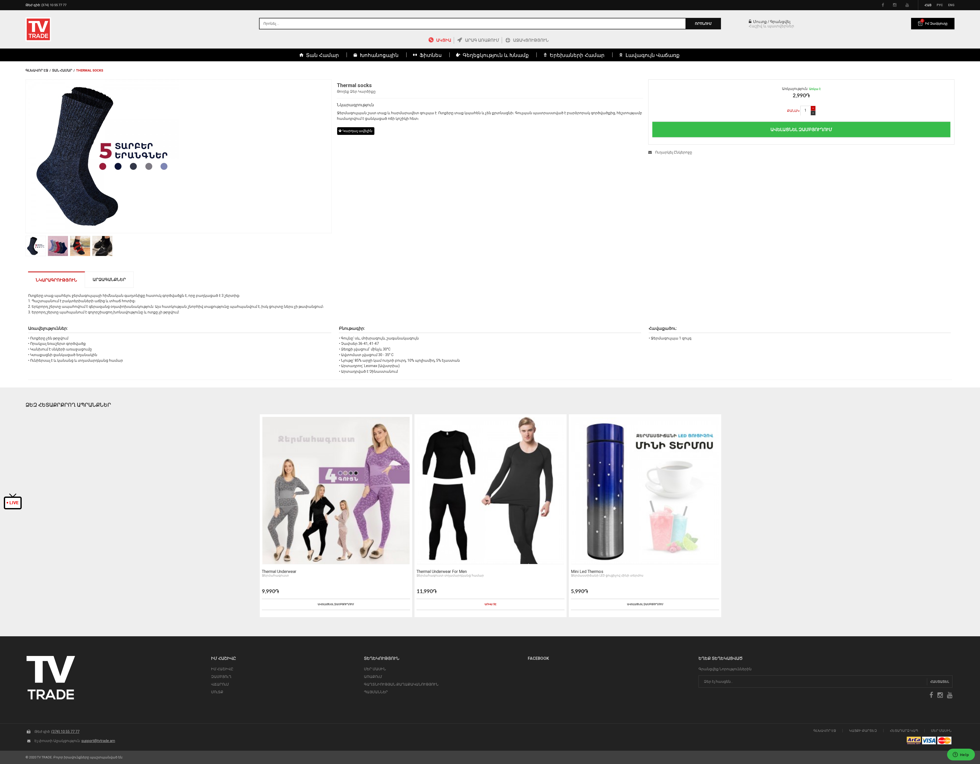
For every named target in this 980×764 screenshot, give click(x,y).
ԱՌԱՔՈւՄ (373, 677)
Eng (951, 5)
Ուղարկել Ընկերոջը (673, 152)
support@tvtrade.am (98, 741)
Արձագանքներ (109, 279)
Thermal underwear (279, 571)
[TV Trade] (38, 29)
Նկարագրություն (56, 280)
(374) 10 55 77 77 (65, 732)
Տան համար (62, 70)
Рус (940, 5)
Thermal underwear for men (441, 571)
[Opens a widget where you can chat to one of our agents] (961, 755)
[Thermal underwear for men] (490, 491)
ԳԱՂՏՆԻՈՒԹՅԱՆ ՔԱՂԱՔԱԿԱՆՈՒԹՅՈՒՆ (401, 684)
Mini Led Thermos (587, 571)
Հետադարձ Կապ (904, 730)
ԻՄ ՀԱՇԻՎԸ (222, 669)
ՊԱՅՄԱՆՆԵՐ (376, 692)
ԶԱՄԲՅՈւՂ (221, 677)
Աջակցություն (531, 40)
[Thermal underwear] (336, 491)
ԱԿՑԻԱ (443, 40)
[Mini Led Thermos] (645, 491)
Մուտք (759, 21)
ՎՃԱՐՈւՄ (220, 684)
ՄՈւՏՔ (217, 692)
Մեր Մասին (941, 730)
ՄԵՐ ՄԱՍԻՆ (375, 669)
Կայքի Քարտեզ (863, 730)
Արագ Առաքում (482, 40)
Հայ (928, 5)
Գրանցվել (780, 21)
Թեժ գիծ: (46, 5)
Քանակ (793, 111)
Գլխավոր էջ (37, 70)
